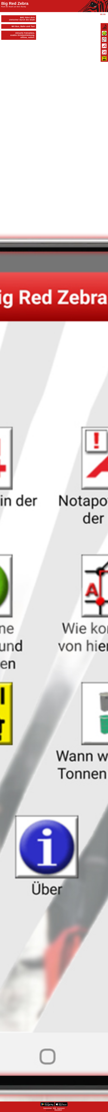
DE (101, 14)
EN (104, 14)
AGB (54, 1108)
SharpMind (58, 1110)
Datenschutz (47, 1108)
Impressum (61, 1108)
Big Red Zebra (14, 3)
